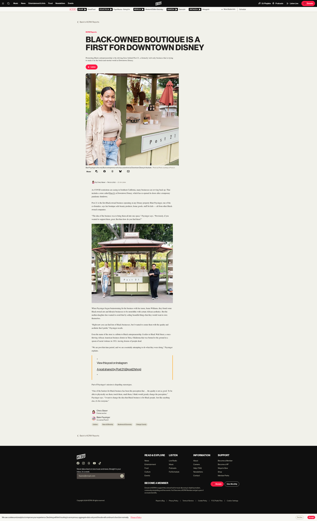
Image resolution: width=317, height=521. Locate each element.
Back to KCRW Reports (89, 22)
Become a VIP (223, 464)
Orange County (141, 424)
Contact (196, 475)
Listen (93, 67)
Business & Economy (125, 424)
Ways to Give (223, 468)
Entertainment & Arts (36, 3)
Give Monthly (232, 484)
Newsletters (60, 3)
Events (70, 3)
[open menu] (3, 3)
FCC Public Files (216, 501)
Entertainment (150, 464)
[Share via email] (128, 171)
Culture (95, 424)
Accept (311, 517)
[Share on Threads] (112, 171)
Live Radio (173, 461)
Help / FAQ (197, 468)
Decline (299, 517)
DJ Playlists (266, 3)
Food (50, 3)
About (195, 461)
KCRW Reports (91, 32)
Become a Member (225, 461)
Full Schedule (174, 472)
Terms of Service (187, 501)
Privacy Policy (172, 501)
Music (15, 3)
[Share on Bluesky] (120, 171)
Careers (196, 464)
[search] (9, 3)
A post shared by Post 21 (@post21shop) (119, 369)
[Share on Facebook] (104, 171)
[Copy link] (96, 171)
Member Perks (223, 475)
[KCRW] (81, 459)
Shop (220, 472)
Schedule (242, 9)
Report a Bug (160, 501)
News (23, 3)
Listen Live (294, 3)
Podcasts (279, 3)
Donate (310, 3)
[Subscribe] (122, 476)
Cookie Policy (201, 501)
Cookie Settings (232, 501)
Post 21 (112, 193)
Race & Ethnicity (107, 424)
